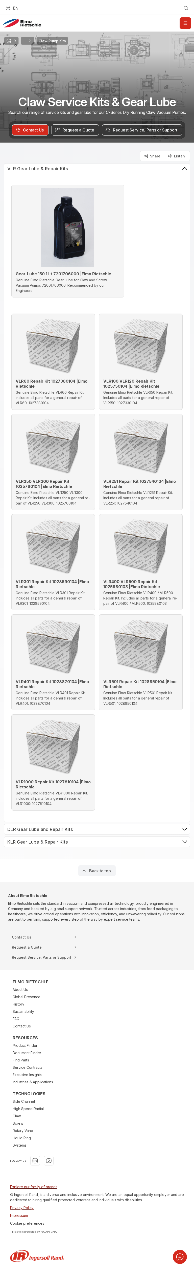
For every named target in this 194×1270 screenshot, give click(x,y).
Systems (20, 1145)
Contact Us (22, 1026)
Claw (17, 1116)
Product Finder (25, 1045)
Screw (18, 1123)
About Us (20, 989)
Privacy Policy (22, 1208)
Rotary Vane (23, 1130)
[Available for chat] (180, 1257)
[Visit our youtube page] (49, 1160)
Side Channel (24, 1101)
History (18, 1004)
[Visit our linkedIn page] (35, 1160)
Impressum (19, 1215)
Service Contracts (27, 1067)
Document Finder (27, 1053)
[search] (186, 8)
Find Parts (21, 1060)
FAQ (16, 1019)
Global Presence (26, 997)
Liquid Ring (22, 1138)
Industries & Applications (33, 1082)
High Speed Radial (28, 1109)
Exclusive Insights (27, 1075)
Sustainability (23, 1011)
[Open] (185, 23)
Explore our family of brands (33, 1187)
